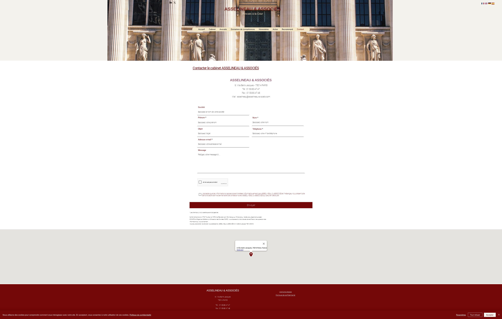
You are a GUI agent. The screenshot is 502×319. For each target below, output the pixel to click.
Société (201, 107)
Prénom (201, 118)
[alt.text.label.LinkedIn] (170, 2)
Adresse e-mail (204, 140)
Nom (255, 118)
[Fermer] (498, 315)
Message (202, 150)
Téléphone (257, 129)
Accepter (490, 315)
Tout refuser (475, 315)
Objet (200, 129)
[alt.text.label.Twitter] (174, 2)
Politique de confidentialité (140, 315)
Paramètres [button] (461, 315)
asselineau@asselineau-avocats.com (253, 96)
